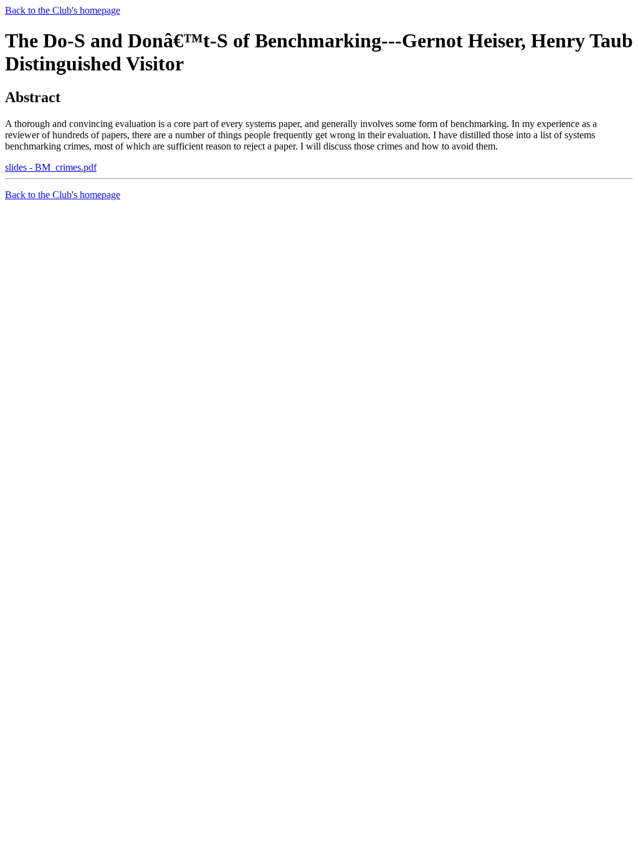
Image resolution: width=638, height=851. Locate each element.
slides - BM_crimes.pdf (51, 167)
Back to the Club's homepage (62, 10)
